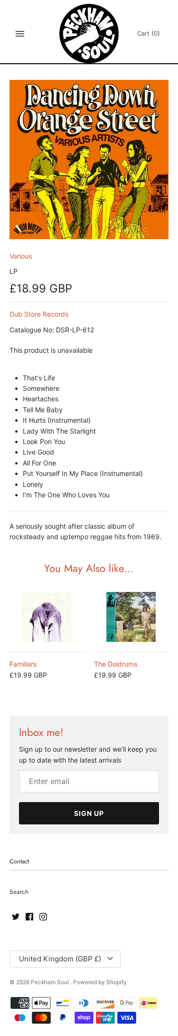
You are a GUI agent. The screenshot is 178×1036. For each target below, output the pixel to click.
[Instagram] (43, 917)
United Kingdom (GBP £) (60, 958)
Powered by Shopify (100, 982)
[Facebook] (29, 917)
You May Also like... (89, 568)
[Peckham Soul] (89, 33)
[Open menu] (19, 33)
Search (18, 891)
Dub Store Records (38, 314)
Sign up (89, 813)
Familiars (23, 664)
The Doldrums (115, 664)
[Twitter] (15, 917)
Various (20, 256)
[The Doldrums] (131, 617)
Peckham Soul (50, 982)
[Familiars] (46, 617)
